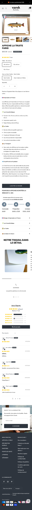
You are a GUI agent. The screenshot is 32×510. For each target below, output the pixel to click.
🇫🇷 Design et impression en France (11, 218)
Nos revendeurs (22, 440)
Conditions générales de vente (23, 466)
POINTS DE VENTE (7, 451)
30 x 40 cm (16, 64)
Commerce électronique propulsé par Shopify (21, 494)
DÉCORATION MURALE (6, 444)
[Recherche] (6, 8)
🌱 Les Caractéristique (8, 223)
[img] (5, 341)
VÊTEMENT (5, 457)
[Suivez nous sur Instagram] (8, 482)
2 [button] (15, 398)
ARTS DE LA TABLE (7, 440)
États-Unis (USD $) (7, 488)
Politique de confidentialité (21, 458)
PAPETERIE (5, 448)
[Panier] (29, 8)
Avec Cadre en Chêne (20, 78)
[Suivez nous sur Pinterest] (12, 482)
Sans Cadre (7, 78)
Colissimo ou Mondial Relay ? (23, 444)
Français (18, 488)
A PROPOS (5, 454)
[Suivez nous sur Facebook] (4, 482)
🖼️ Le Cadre (5, 228)
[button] (6, 57)
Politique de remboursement (22, 471)
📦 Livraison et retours (8, 233)
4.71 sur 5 (20, 309)
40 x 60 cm (7, 64)
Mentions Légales (22, 453)
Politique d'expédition (23, 462)
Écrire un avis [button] (16, 327)
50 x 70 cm (6, 69)
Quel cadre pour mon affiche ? (23, 449)
